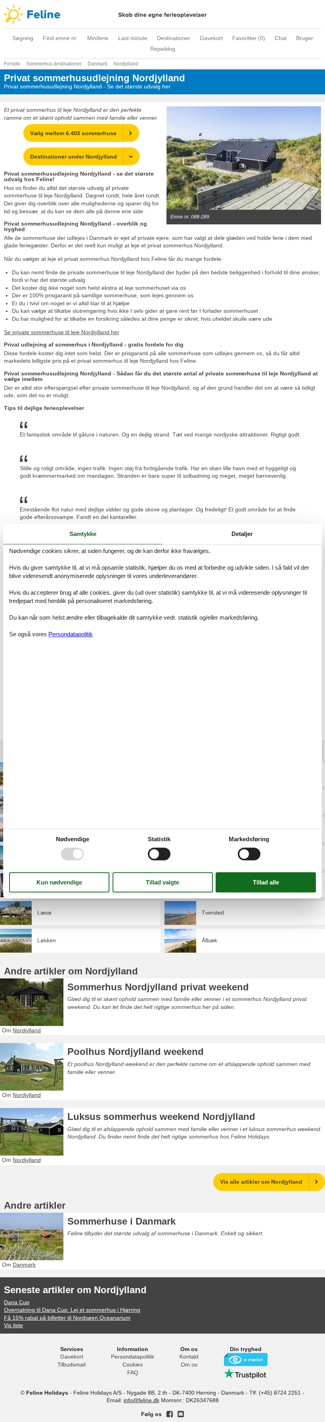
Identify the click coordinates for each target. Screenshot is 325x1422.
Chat (281, 38)
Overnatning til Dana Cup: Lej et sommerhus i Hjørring (72, 1310)
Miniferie (98, 38)
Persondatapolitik (132, 1356)
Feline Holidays (162, 14)
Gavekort (211, 38)
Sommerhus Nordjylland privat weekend (158, 987)
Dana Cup (16, 1302)
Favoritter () (248, 38)
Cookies (132, 1364)
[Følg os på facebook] (169, 1414)
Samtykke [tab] (82, 533)
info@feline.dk (141, 1400)
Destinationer (173, 38)
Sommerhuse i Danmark (121, 1221)
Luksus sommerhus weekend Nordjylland (161, 1116)
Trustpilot (246, 1373)
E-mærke (246, 1359)
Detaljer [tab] (242, 533)
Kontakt (189, 1356)
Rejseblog (162, 49)
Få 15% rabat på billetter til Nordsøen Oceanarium (67, 1318)
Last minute (132, 38)
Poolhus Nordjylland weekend (135, 1051)
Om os (189, 1364)
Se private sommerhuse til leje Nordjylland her (61, 332)
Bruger (304, 38)
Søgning (22, 38)
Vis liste (13, 1325)
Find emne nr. (60, 38)
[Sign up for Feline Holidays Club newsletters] (181, 1414)
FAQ (132, 1372)
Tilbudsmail (71, 1364)
